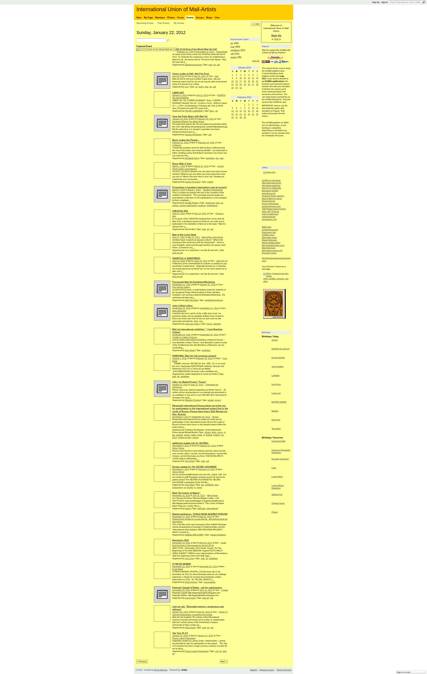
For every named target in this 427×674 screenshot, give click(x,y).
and (216, 485)
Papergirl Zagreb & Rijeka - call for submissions (197, 587)
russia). (195, 437)
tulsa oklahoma (179, 311)
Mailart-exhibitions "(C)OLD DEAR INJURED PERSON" (200, 514)
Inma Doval (190, 628)
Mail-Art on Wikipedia (271, 188)
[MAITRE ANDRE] (266, 405)
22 (232, 84)
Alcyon (275, 340)
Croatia (224, 590)
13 (253, 78)
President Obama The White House (188, 121)
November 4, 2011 (180, 417)
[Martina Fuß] (266, 497)
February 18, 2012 (206, 142)
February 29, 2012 (205, 119)
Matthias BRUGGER (194, 535)
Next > (223, 662)
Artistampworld (268, 217)
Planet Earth (222, 52)
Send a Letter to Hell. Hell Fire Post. (190, 73)
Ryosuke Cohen (269, 253)
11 (245, 78)
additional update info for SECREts (190, 443)
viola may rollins (192, 324)
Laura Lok (276, 393)
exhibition (206, 350)
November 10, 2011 (181, 495)
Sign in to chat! (403, 672)
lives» (220, 432)
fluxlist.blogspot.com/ (271, 206)
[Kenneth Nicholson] (266, 462)
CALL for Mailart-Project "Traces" (189, 382)
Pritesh (275, 512)
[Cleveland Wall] (266, 444)
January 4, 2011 (179, 95)
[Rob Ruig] (266, 423)
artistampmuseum (270, 230)
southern (202, 205)
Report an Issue (267, 670)
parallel (179, 435)
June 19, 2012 (200, 261)
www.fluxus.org (269, 193)
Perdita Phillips (192, 203)
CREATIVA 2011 (180, 211)
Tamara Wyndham (193, 134)
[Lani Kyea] (266, 387)
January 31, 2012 (208, 284)
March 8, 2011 (178, 190)
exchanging (177, 487)
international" (212, 508)
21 (257, 81)
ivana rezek (190, 598)
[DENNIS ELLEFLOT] (266, 352)
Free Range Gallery (181, 287)
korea (199, 487)
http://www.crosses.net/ (272, 250)
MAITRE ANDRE (279, 402)
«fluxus (207, 432)
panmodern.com (269, 219)
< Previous (142, 662)
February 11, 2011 (180, 142)
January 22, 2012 (180, 636)
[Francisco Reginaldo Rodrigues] (266, 453)
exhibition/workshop (214, 300)
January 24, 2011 (180, 119)
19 (249, 81)
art (214, 65)
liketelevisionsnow (193, 65)
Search (423, 2)
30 (237, 88)
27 (253, 84)
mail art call (177, 253)
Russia (215, 417)
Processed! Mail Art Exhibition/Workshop (193, 282)
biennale (201, 508)
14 (257, 78)
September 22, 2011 (181, 308)
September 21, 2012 (209, 308)
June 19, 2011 (178, 261)
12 (249, 78)
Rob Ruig (276, 420)
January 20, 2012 (180, 612)
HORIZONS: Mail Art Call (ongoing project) (194, 356)
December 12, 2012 (205, 52)
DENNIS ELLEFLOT (281, 349)
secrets (190, 487)
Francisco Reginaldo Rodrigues (281, 451)
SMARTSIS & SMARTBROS (186, 258)
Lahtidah (276, 375)
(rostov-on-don (184, 437)
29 (232, 88)
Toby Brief (276, 429)
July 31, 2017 (200, 76)
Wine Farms (212, 495)
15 (232, 81)
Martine (275, 411)
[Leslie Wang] (266, 480)
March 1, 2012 (194, 190)
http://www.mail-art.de (271, 183)
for (220, 651)
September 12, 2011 (181, 284)
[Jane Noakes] (266, 369)
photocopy (210, 203)
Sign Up (375, 2)
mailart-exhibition (218, 535)
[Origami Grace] (266, 506)
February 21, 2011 (185, 52)
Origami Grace (278, 503)
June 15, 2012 (196, 385)
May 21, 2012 (193, 237)
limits (199, 435)
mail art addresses (270, 214)
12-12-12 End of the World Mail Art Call (197, 49)
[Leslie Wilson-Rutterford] (266, 488)
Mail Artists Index (269, 237)
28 (257, 84)
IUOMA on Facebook (271, 180)
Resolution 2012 (180, 540)
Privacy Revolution (270, 204)
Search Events (168, 40)
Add (257, 24)
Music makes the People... (185, 140)
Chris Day (189, 558)
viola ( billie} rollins (182, 305)
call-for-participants (188, 205)
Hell (217, 76)
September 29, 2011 (181, 335)
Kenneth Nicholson (280, 459)
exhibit (210, 182)
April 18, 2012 (205, 517)
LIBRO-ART (178, 92)
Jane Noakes (278, 366)
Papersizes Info (269, 232)
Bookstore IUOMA (270, 191)
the (217, 158)
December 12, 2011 (181, 543)
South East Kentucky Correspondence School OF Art (199, 544)
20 (253, 81)
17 (241, 81)
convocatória (210, 582)
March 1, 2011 (178, 166)
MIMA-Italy (266, 227)
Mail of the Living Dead (184, 234)
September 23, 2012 (209, 335)
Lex (186, 87)
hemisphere (212, 205)
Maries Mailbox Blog (271, 243)
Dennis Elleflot (278, 358)
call (218, 65)
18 (245, 81)
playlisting (210, 158)
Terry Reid (189, 461)
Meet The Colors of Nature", (186, 493)
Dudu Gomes (191, 582)
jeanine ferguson (192, 182)
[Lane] (266, 471)
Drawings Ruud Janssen (273, 196)
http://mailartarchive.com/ (273, 245)
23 (237, 84)
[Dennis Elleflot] (266, 361)
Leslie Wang (277, 477)
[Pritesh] (266, 515)
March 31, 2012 (201, 166)
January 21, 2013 (205, 636)
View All (255, 61)
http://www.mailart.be (271, 185)
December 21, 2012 (208, 566)
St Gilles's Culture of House (184, 337)
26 (249, 84)
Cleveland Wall (278, 441)
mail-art (205, 598)
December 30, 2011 (181, 590)
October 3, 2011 (179, 358)
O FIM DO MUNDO (181, 564)
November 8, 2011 (180, 446)
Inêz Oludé (190, 350)
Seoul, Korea (178, 448)
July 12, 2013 (202, 95)
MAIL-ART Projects (270, 211)
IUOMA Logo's (268, 235)
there (214, 432)
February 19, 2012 (207, 446)
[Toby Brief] (266, 432)
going (201, 87)
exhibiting (209, 485)
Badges (253, 670)
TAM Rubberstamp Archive (274, 209)
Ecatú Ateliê (177, 569)
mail (210, 65)
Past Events (164, 23)
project (175, 205)
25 (245, 84)
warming (217, 324)
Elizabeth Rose (192, 158)
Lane (274, 468)
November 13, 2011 (181, 517)
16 (237, 81)
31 (241, 88)
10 (241, 78)
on (196, 87)
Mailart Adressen (269, 240)
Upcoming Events (145, 23)
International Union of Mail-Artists (176, 9)
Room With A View (182, 163)
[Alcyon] (266, 343)
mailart (211, 400)
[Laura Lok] (266, 396)
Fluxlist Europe (268, 201)
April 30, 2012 (205, 543)
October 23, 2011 (180, 385)
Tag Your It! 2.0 (180, 633)
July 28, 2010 (178, 76)
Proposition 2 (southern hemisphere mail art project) (199, 187)
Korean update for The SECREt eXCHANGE (194, 467)
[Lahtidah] (266, 378)
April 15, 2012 (200, 213)
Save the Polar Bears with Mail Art (189, 116)
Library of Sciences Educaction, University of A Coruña (199, 613)
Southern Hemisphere (213, 190)
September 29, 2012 (201, 417)
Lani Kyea (276, 384)
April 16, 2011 (178, 213)
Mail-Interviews (269, 248)
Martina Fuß (277, 494)
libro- (212, 111)
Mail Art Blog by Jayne (272, 198)
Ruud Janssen (160, 670)
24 (241, 84)
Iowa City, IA (221, 261)
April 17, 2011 (178, 237)
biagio (188, 508)
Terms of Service (284, 670)
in (225, 432)
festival (209, 435)
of (204, 435)
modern (216, 435)
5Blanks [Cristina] (193, 400)
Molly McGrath (191, 300)
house (209, 324)
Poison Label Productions (184, 638)
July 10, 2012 (199, 495)
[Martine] (266, 414)
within (193, 435)
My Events (179, 23)
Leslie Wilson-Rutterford (278, 486)
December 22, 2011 (181, 566)
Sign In (384, 2)
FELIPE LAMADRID (194, 111)
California (176, 145)
